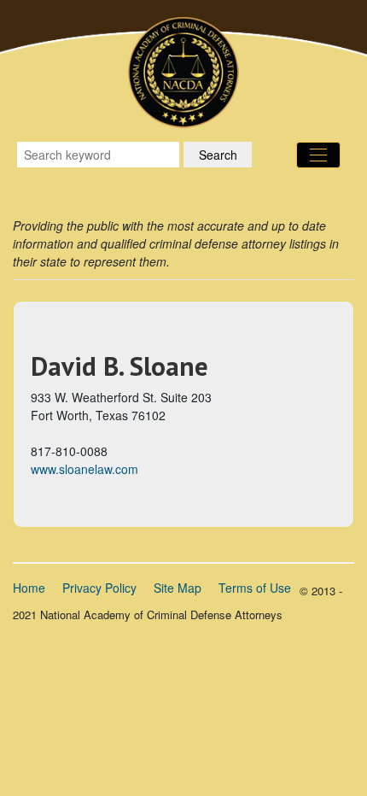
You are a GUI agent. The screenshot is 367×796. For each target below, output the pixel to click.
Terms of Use (254, 587)
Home (29, 587)
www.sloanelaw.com (84, 468)
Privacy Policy (99, 587)
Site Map (177, 587)
